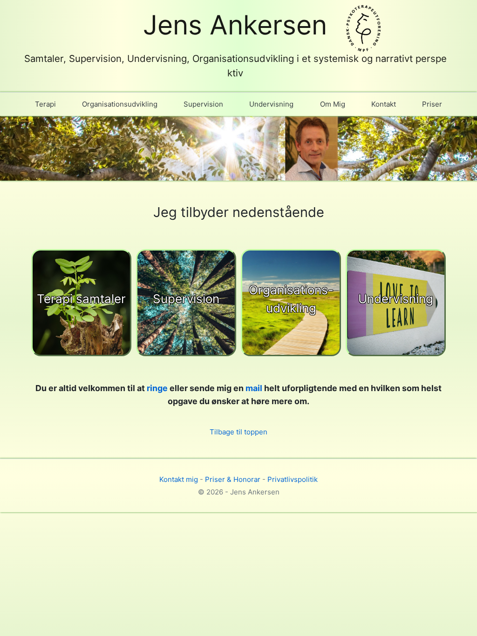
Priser (432, 104)
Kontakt (383, 104)
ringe (157, 388)
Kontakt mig (178, 479)
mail (253, 388)
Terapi (45, 104)
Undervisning (271, 104)
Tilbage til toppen (238, 431)
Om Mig (332, 104)
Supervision (203, 104)
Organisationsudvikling (119, 104)
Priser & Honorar (232, 479)
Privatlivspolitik (292, 479)
